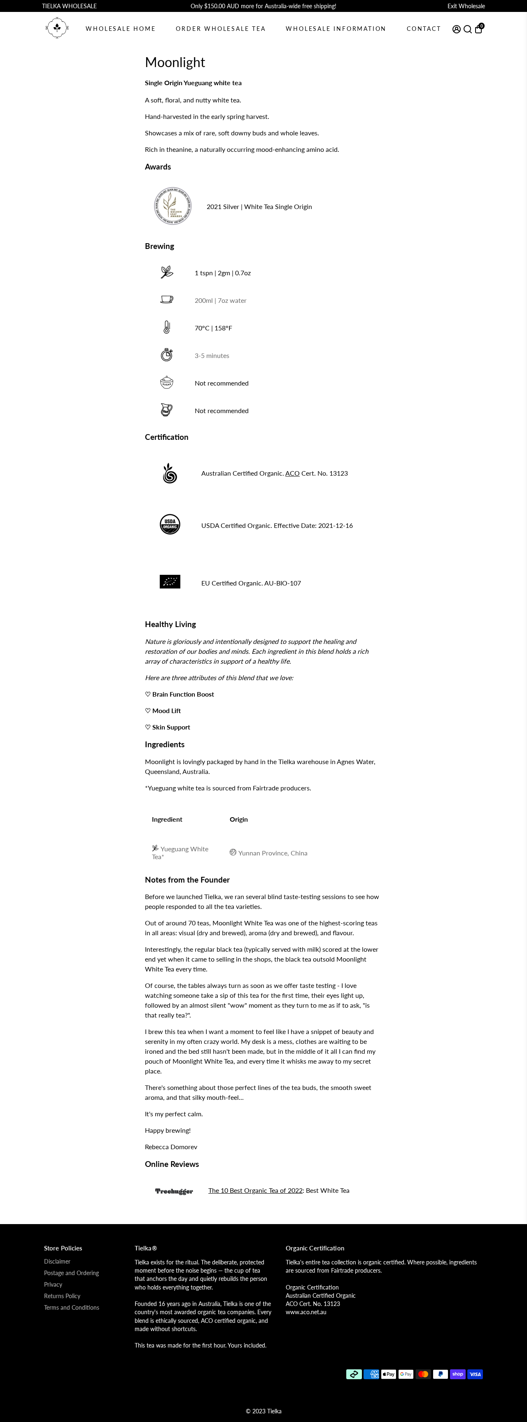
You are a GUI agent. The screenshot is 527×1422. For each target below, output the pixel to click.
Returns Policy (62, 1296)
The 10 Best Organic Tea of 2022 (255, 1190)
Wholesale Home (121, 28)
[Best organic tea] (173, 1193)
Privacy (53, 1284)
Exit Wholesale (466, 5)
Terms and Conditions (71, 1307)
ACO (292, 473)
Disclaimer (57, 1261)
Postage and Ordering (71, 1273)
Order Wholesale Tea (221, 28)
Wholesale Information (336, 28)
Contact (424, 28)
